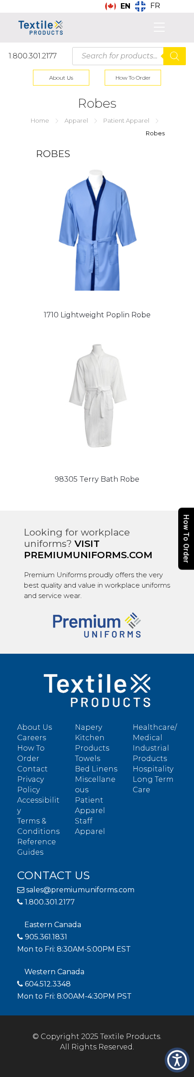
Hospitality (153, 769)
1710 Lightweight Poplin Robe (97, 315)
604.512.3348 (47, 984)
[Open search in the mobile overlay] (129, 56)
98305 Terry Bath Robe (97, 479)
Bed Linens (96, 769)
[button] (177, 1060)
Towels (87, 758)
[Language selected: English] (189, 1069)
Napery (88, 727)
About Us (61, 77)
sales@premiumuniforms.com (79, 890)
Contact (32, 769)
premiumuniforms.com (88, 554)
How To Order (133, 77)
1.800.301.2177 (33, 56)
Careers (31, 737)
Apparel (76, 120)
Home (40, 120)
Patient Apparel (126, 120)
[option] (147, 6)
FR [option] (155, 5)
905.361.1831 (45, 937)
